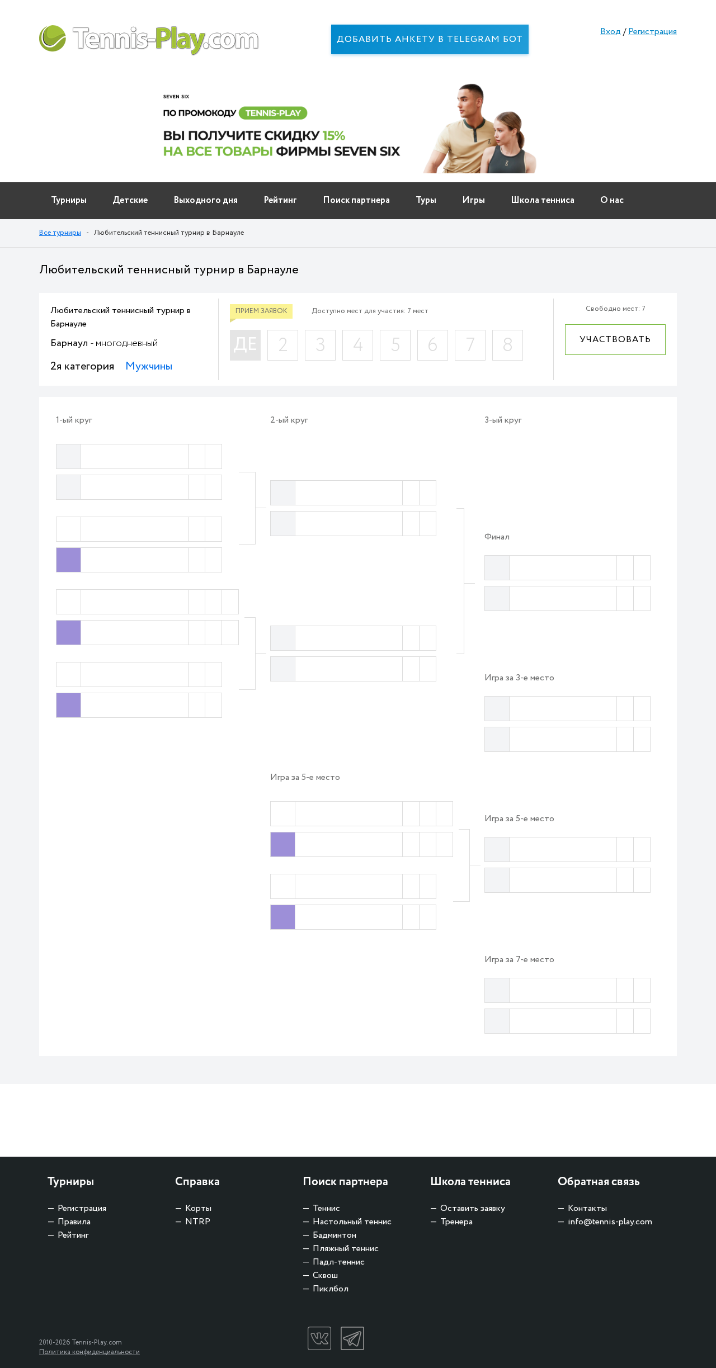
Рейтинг (280, 200)
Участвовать (615, 339)
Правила (74, 1221)
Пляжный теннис (346, 1248)
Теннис (326, 1208)
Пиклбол (330, 1288)
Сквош (325, 1275)
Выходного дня (205, 200)
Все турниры (60, 233)
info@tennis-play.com (610, 1221)
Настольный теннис (352, 1221)
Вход (610, 31)
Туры (426, 200)
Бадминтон (334, 1235)
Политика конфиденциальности (89, 1352)
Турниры (69, 200)
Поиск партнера (356, 200)
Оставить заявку (472, 1208)
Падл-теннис (339, 1262)
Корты (198, 1208)
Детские (130, 200)
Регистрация (652, 31)
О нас (612, 200)
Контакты (587, 1208)
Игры (473, 200)
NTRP (197, 1221)
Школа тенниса (542, 200)
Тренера (456, 1221)
